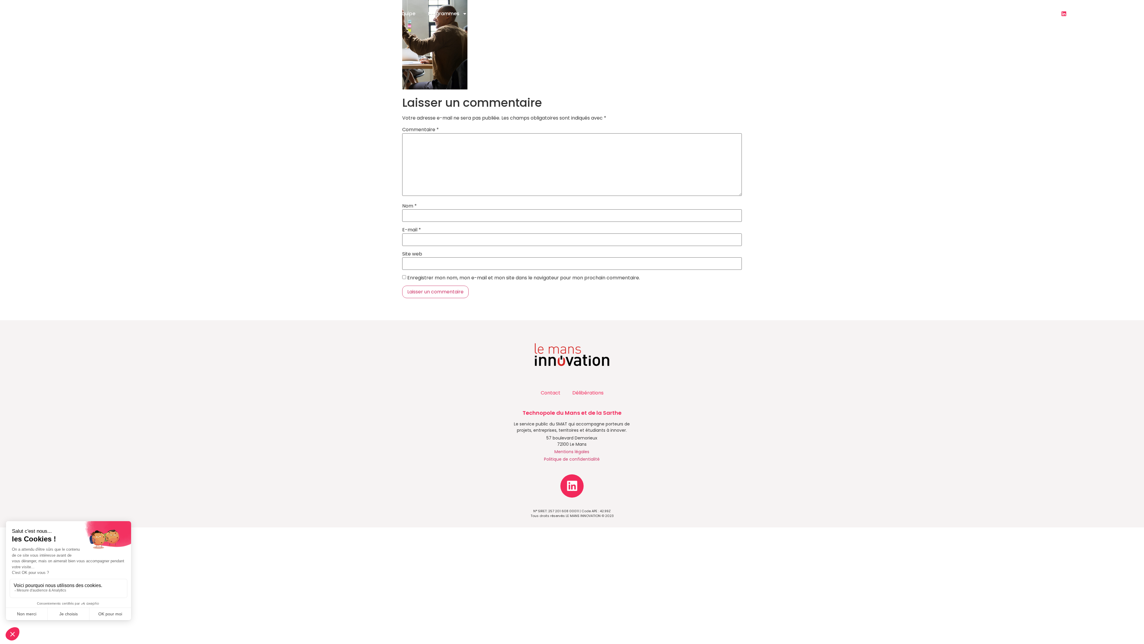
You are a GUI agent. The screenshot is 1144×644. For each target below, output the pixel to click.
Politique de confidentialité (572, 459)
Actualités (533, 13)
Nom (409, 206)
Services (490, 13)
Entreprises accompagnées (631, 13)
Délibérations (588, 392)
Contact (687, 13)
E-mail (411, 229)
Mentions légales (571, 452)
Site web (412, 254)
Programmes (443, 13)
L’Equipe (405, 13)
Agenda (575, 13)
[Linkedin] (1064, 13)
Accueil (374, 13)
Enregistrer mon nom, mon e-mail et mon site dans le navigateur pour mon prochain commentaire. (523, 277)
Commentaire (420, 129)
